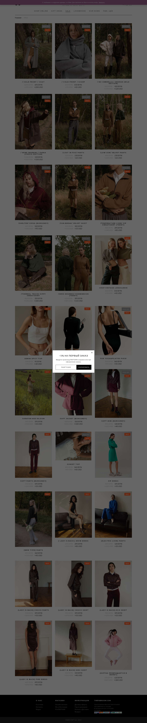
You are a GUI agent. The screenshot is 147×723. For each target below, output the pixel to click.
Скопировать (84, 367)
